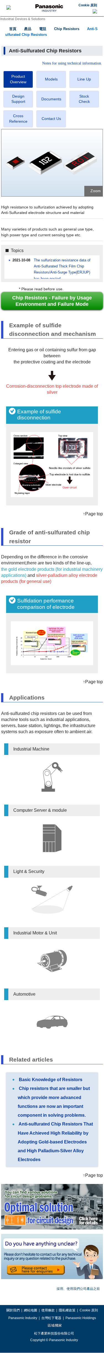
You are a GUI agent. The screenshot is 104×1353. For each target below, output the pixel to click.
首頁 (12, 29)
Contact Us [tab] (51, 118)
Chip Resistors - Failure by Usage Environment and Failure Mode (52, 301)
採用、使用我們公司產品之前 (78, 1289)
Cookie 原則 (87, 5)
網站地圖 (30, 1310)
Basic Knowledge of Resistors (50, 1079)
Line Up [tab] (84, 79)
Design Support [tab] (18, 99)
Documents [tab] (51, 99)
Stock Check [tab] (84, 99)
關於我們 (13, 1310)
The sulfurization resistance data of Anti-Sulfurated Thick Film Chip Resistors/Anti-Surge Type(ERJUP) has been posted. (62, 269)
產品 (27, 29)
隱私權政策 (67, 1310)
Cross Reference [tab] (18, 119)
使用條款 (48, 1310)
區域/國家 (54, 1325)
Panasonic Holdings (80, 1318)
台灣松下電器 (51, 1318)
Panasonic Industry (22, 1318)
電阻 (42, 29)
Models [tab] (51, 79)
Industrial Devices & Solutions (22, 19)
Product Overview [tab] (18, 79)
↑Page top (93, 513)
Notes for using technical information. (72, 63)
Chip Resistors (66, 29)
